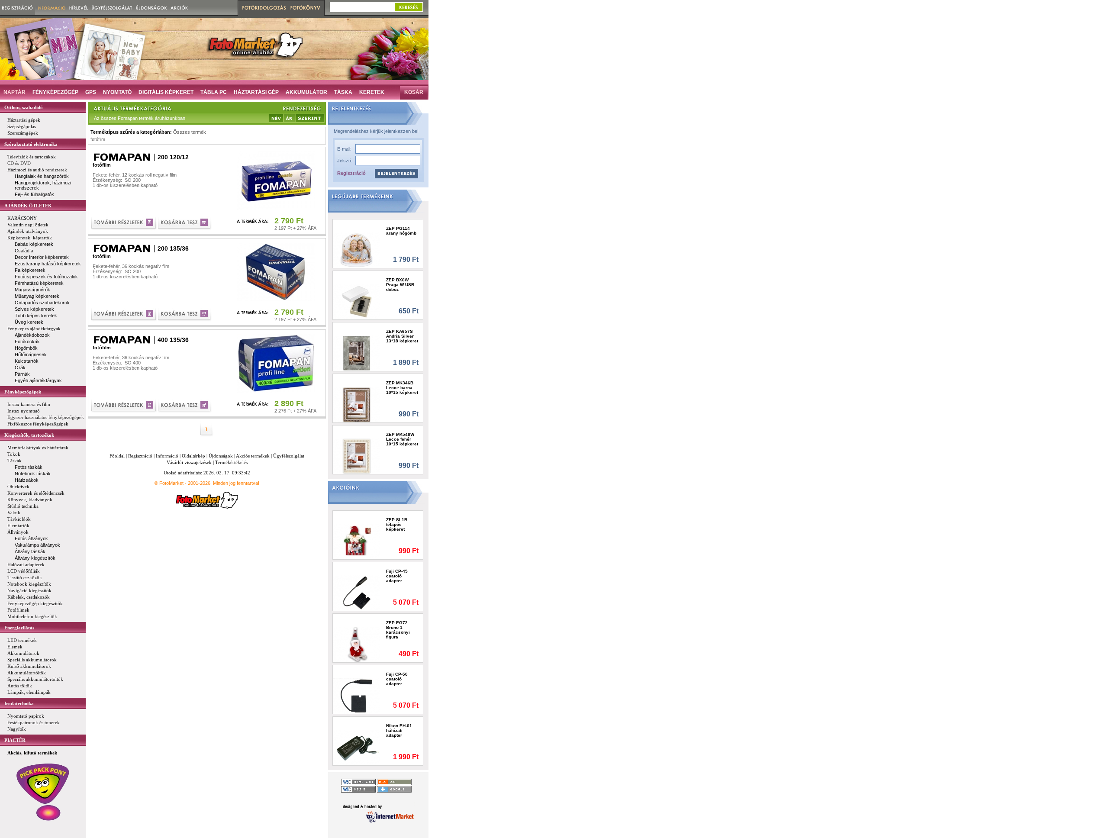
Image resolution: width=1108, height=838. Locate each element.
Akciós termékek (253, 455)
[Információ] (51, 7)
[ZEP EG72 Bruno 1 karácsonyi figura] (357, 644)
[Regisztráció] (17, 7)
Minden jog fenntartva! (236, 483)
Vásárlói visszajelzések (189, 462)
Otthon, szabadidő (23, 107)
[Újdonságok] (151, 7)
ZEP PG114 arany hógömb (401, 230)
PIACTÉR (15, 740)
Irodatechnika (19, 703)
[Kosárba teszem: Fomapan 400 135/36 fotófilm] (185, 406)
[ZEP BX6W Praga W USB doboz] (357, 301)
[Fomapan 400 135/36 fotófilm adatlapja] (124, 406)
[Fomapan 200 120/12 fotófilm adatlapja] (124, 223)
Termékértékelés (231, 462)
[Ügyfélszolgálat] (112, 7)
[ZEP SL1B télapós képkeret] (357, 541)
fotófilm (97, 139)
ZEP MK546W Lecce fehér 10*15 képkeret (402, 439)
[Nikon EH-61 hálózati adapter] (357, 747)
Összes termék (189, 132)
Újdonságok (221, 455)
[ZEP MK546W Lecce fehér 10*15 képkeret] (357, 456)
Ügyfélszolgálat (288, 455)
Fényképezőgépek (22, 391)
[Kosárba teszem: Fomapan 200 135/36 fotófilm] (185, 315)
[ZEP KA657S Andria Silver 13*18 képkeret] (357, 353)
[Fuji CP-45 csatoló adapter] (357, 593)
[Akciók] (179, 7)
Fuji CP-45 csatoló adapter (397, 576)
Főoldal (117, 455)
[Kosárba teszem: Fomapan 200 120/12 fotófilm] (185, 223)
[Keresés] (408, 7)
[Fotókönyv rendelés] (306, 8)
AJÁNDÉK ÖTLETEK (28, 205)
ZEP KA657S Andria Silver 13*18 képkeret (402, 336)
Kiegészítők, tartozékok (29, 435)
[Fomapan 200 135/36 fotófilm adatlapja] (124, 315)
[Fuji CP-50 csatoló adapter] (357, 696)
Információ (167, 455)
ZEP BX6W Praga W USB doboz (400, 284)
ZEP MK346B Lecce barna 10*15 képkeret (402, 387)
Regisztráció (351, 173)
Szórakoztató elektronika (31, 144)
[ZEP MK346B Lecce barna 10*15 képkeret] (357, 404)
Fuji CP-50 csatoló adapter (397, 679)
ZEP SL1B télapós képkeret (396, 524)
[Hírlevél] (79, 7)
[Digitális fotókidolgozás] (263, 8)
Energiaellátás (19, 627)
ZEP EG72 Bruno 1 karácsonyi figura (398, 629)
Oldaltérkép (193, 455)
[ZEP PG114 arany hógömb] (357, 250)
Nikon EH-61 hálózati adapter (399, 730)
